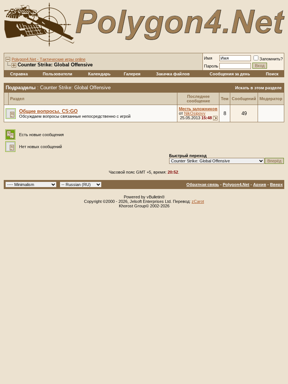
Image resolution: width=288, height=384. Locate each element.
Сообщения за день (230, 74)
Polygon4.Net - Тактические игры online (49, 59)
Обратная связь (202, 184)
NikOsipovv (195, 113)
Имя (208, 58)
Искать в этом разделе (258, 88)
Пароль (211, 66)
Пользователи (57, 74)
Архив (259, 184)
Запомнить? (271, 59)
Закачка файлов (173, 74)
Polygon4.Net (236, 184)
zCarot (198, 201)
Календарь (99, 74)
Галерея (132, 74)
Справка (19, 74)
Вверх (276, 184)
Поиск (272, 74)
